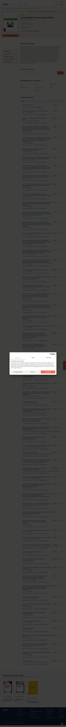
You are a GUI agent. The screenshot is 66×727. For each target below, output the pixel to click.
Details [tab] (33, 357)
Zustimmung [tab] (17, 357)
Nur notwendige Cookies (18, 371)
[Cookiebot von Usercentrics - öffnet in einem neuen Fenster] (50, 354)
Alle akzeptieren (48, 371)
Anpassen (32, 371)
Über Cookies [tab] (48, 357)
